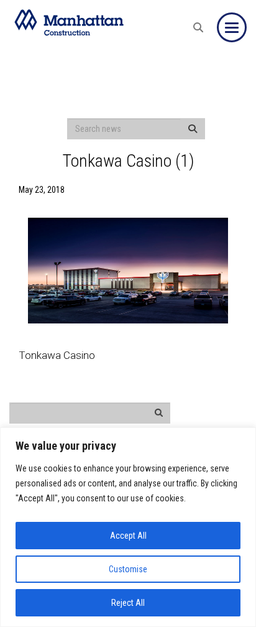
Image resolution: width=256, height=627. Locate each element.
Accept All (128, 536)
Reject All (128, 603)
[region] (128, 527)
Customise (128, 569)
